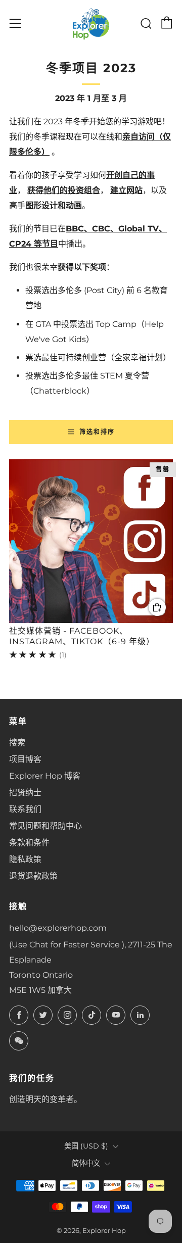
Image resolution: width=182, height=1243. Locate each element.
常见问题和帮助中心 (45, 826)
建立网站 (126, 190)
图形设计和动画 (53, 205)
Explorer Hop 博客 (44, 776)
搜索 (17, 742)
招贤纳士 (25, 792)
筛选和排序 (97, 432)
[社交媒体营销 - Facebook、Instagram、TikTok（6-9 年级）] (91, 541)
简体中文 (86, 1163)
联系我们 (25, 809)
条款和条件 (29, 842)
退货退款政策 (33, 876)
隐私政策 (25, 859)
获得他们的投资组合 (63, 190)
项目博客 (25, 759)
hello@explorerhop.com (58, 928)
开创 (114, 175)
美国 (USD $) (86, 1146)
